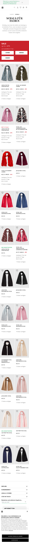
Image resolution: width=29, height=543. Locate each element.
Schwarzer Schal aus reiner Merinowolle (6, 361)
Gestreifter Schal (6, 432)
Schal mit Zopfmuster (5, 467)
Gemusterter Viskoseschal (5, 86)
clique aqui (11, 530)
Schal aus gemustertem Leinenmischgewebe (22, 248)
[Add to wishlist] (2, 66)
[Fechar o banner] (27, 511)
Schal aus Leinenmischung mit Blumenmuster (21, 128)
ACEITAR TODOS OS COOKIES (15, 536)
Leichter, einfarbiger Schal (6, 290)
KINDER (7, 58)
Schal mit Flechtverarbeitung (22, 467)
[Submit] (25, 502)
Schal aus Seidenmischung (6, 213)
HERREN (21, 52)
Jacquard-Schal (21, 170)
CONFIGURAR (14, 540)
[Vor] (22, 2)
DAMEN (8, 52)
